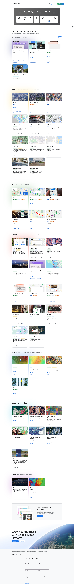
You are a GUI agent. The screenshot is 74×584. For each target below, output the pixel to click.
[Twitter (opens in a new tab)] (18, 554)
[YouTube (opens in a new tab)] (20, 554)
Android (15, 111)
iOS (19, 111)
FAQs (12, 560)
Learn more (46, 551)
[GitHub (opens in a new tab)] (22, 554)
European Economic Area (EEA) (40, 551)
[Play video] (73, 27)
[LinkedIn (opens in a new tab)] (16, 554)
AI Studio (15, 61)
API (31, 111)
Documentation (33, 61)
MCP (49, 61)
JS (21, 111)
